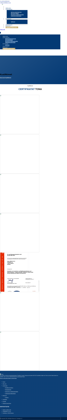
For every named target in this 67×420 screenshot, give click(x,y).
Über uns (4, 383)
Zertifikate (5, 399)
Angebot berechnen (7, 403)
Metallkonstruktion (9, 387)
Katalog (7, 397)
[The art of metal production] (5, 4)
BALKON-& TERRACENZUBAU (11, 391)
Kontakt (4, 401)
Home (4, 381)
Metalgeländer (8, 389)
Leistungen (5, 385)
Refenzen (5, 395)
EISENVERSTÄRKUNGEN (10, 393)
